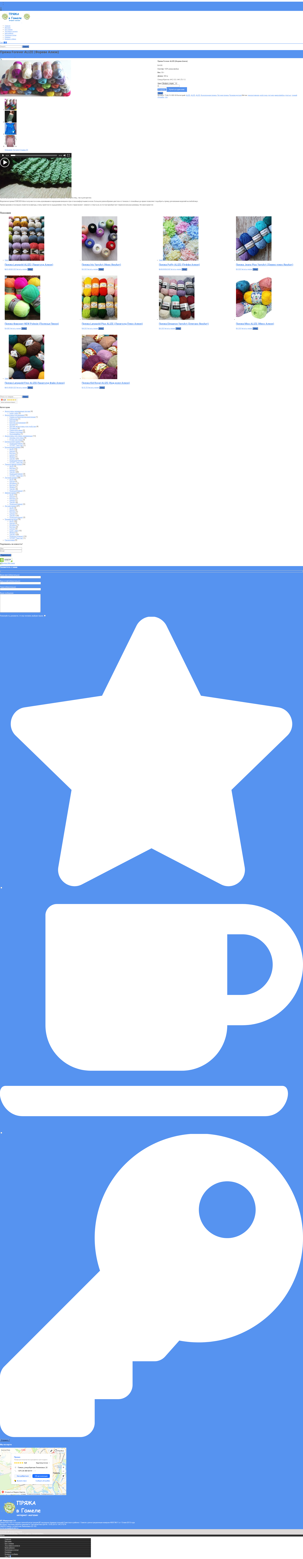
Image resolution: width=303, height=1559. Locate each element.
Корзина (7, 37)
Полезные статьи (10, 35)
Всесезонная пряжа (208, 95)
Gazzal (12, 451)
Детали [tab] (16, 150)
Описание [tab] (8, 150)
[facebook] (6, 3)
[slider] (34, 155)
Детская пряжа (11, 478)
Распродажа (10, 540)
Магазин (8, 28)
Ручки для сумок (15, 440)
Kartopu (12, 453)
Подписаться (5, 555)
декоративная (253, 95)
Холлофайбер (14, 434)
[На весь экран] (68, 155)
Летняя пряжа (223, 95)
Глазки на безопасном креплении (22, 417)
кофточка (263, 95)
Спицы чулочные (16, 432)
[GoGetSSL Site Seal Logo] (6, 561)
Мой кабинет (9, 33)
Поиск (25, 397)
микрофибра (279, 95)
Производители (235, 95)
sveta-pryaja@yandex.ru (11, 10)
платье (288, 95)
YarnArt (12, 459)
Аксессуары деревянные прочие (17, 411)
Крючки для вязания (17, 423)
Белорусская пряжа (12, 442)
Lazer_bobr (13, 413)
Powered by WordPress (9, 1534)
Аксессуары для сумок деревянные (18, 436)
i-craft (26, 1534)
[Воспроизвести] (3, 155)
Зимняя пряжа (10, 493)
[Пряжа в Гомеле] (22, 22)
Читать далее (21, 269)
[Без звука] (64, 155)
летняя (271, 95)
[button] (1, 59)
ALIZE (188, 95)
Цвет (160, 83)
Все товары (9, 29)
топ (166, 97)
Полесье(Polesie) (16, 443)
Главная (7, 26)
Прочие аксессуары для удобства (22, 426)
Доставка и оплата (11, 31)
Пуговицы (13, 428)
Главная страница (7, 57)
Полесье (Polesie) (16, 536)
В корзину (161, 89)
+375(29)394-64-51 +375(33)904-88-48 (17, 8)
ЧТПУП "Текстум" (16, 445)
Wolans (12, 457)
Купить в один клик (176, 89)
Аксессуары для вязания (14, 415)
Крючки (12, 421)
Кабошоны (13, 419)
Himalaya (12, 483)
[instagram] (6, 4)
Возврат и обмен (10, 39)
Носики (12, 425)
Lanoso (12, 455)
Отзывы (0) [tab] (23, 150)
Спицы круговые (15, 430)
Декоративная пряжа (13, 464)
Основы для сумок (16, 438)
